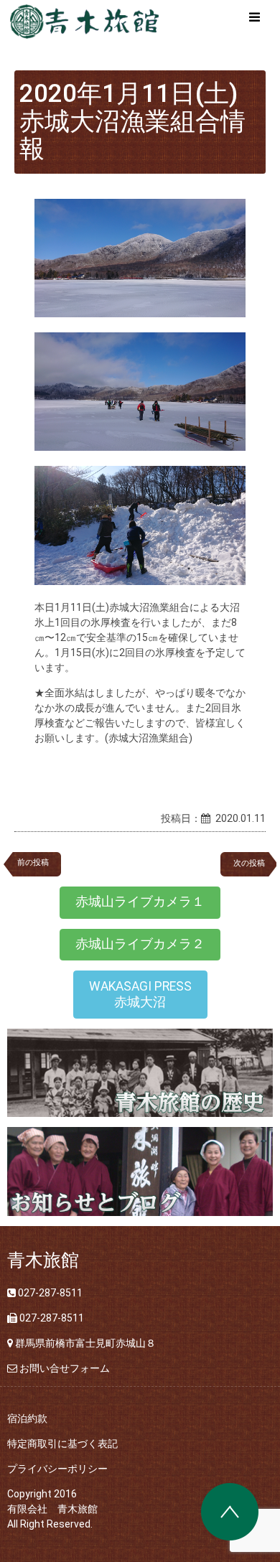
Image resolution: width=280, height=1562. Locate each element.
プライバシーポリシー (57, 1468)
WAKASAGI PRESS (140, 994)
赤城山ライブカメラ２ (140, 944)
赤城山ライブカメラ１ (140, 901)
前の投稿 (33, 862)
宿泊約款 (27, 1418)
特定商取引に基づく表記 (62, 1443)
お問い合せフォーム (64, 1368)
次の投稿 (253, 863)
